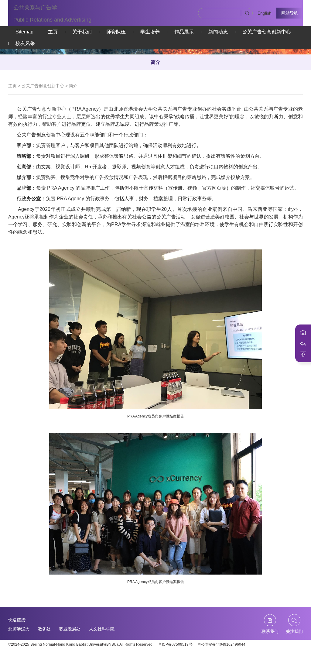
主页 (53, 31)
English (265, 13)
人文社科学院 (101, 629)
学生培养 (150, 31)
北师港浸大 (18, 629)
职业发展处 (69, 629)
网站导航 (289, 13)
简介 (155, 62)
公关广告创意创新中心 (266, 31)
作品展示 (184, 31)
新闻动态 (218, 31)
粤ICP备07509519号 (175, 644)
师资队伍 (116, 31)
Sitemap (24, 31)
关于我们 (82, 31)
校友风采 (25, 43)
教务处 (44, 629)
